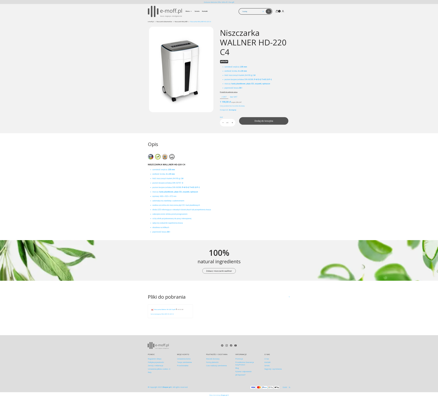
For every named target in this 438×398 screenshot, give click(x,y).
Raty (149, 372)
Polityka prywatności (156, 362)
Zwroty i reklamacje (155, 365)
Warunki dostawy (213, 359)
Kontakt (267, 362)
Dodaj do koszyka (263, 120)
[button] (269, 11)
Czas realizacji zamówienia (216, 365)
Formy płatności (212, 362)
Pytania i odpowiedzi (243, 371)
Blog (237, 368)
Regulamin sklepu (154, 359)
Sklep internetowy (218, 395)
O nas (266, 359)
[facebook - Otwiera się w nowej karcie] (231, 345)
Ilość (221, 117)
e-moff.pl (151, 22)
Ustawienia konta (183, 359)
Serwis (267, 365)
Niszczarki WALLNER (181, 22)
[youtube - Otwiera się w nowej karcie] (235, 345)
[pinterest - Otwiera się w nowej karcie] (222, 345)
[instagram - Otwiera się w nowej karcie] (226, 345)
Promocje (239, 359)
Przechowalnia (182, 365)
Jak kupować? (240, 375)
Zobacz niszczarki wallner (219, 270)
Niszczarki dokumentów (164, 22)
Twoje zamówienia (184, 362)
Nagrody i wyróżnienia (273, 369)
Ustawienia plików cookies (158, 369)
